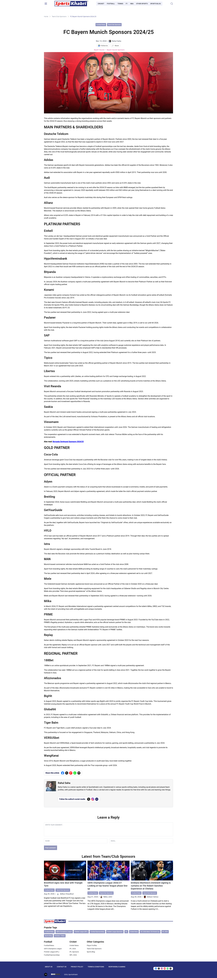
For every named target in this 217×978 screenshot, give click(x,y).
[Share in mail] (78, 773)
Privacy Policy (77, 967)
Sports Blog (155, 4)
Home (46, 16)
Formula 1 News (60, 936)
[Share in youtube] (165, 968)
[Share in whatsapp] (74, 773)
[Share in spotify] (168, 968)
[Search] (171, 3)
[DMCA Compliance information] (55, 974)
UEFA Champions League (64, 931)
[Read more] (65, 885)
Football (111, 4)
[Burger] (46, 3)
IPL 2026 (165, 931)
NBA (131, 4)
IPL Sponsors (74, 952)
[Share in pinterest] (70, 773)
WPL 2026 (73, 955)
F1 (127, 4)
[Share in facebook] (62, 773)
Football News (100, 24)
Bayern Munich (99, 50)
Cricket (101, 4)
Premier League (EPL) (81, 931)
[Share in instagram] (162, 968)
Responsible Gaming (116, 967)
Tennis (120, 4)
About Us (48, 967)
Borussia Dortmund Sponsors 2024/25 (68, 442)
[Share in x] (159, 968)
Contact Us (61, 967)
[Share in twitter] (66, 773)
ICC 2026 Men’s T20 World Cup (150, 931)
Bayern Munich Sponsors (115, 50)
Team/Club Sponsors (59, 16)
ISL (126, 931)
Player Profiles (92, 945)
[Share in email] (171, 968)
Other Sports (142, 4)
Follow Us (104, 46)
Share (117, 46)
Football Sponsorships (97, 931)
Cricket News (134, 931)
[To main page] (71, 3)
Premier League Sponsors (115, 931)
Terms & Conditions (96, 967)
